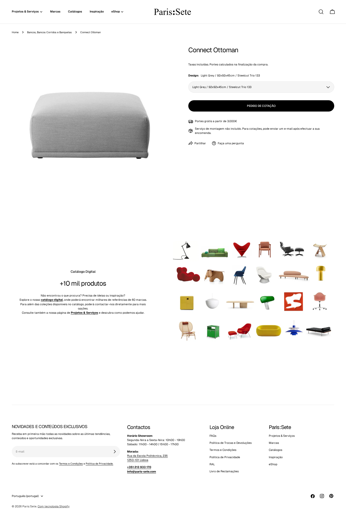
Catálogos (275, 450)
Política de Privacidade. (99, 463)
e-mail (288, 129)
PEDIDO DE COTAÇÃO (261, 106)
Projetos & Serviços (282, 436)
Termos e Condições (71, 463)
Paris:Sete (29, 506)
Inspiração (276, 457)
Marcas (274, 443)
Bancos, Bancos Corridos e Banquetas (49, 32)
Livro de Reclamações (224, 471)
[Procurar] (321, 11)
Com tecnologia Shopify (53, 506)
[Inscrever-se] (115, 452)
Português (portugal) (25, 496)
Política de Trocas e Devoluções (230, 443)
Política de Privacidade (224, 457)
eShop (273, 464)
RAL (212, 464)
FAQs (212, 436)
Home (15, 32)
